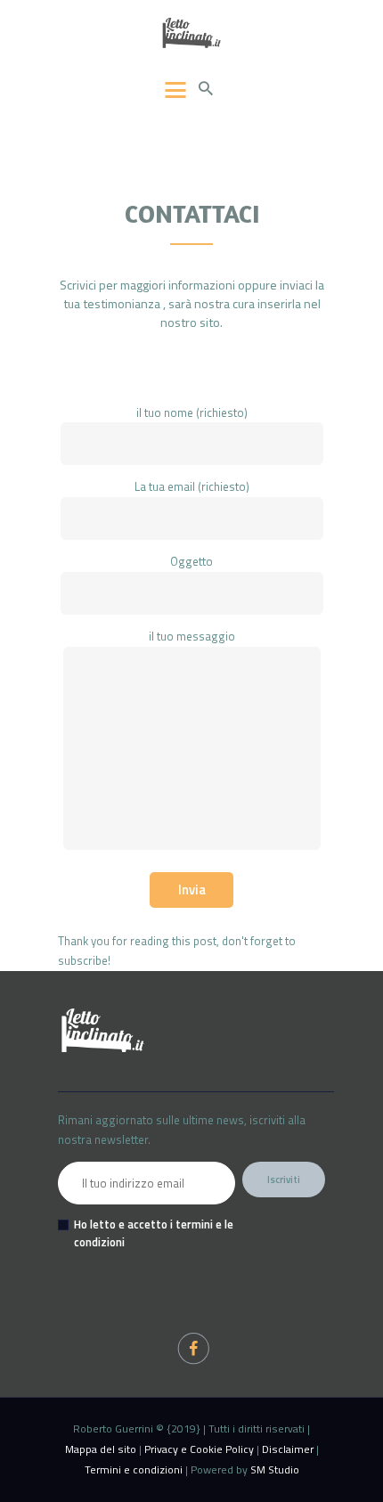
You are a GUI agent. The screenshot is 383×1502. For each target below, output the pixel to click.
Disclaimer (288, 1449)
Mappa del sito (100, 1449)
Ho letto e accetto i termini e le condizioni (153, 1233)
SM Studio (274, 1469)
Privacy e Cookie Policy (199, 1449)
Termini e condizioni (134, 1469)
